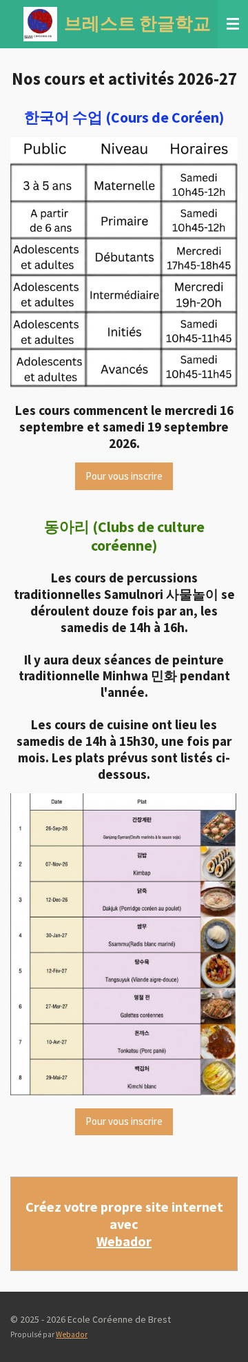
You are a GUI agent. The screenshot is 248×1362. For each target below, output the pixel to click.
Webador (124, 1241)
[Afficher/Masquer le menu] (233, 24)
